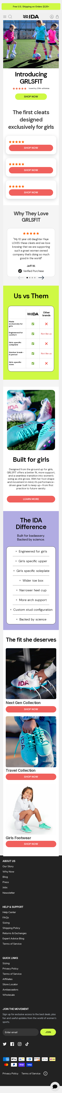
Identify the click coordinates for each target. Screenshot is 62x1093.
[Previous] (5, 6)
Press (6, 882)
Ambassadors (10, 989)
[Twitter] (4, 1044)
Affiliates (8, 979)
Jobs (5, 887)
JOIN (48, 1032)
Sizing (6, 922)
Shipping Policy (11, 927)
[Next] (56, 6)
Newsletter (9, 892)
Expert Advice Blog (13, 938)
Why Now (8, 871)
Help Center (9, 912)
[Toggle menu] (4, 16)
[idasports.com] (31, 17)
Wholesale (9, 994)
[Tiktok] (27, 1044)
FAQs (6, 917)
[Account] (50, 16)
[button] (31, 148)
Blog (5, 876)
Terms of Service (12, 943)
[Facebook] (12, 1044)
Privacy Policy (10, 968)
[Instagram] (19, 1044)
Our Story (8, 866)
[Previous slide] (21, 277)
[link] (31, 42)
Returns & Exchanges (15, 933)
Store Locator (10, 984)
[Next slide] (41, 277)
